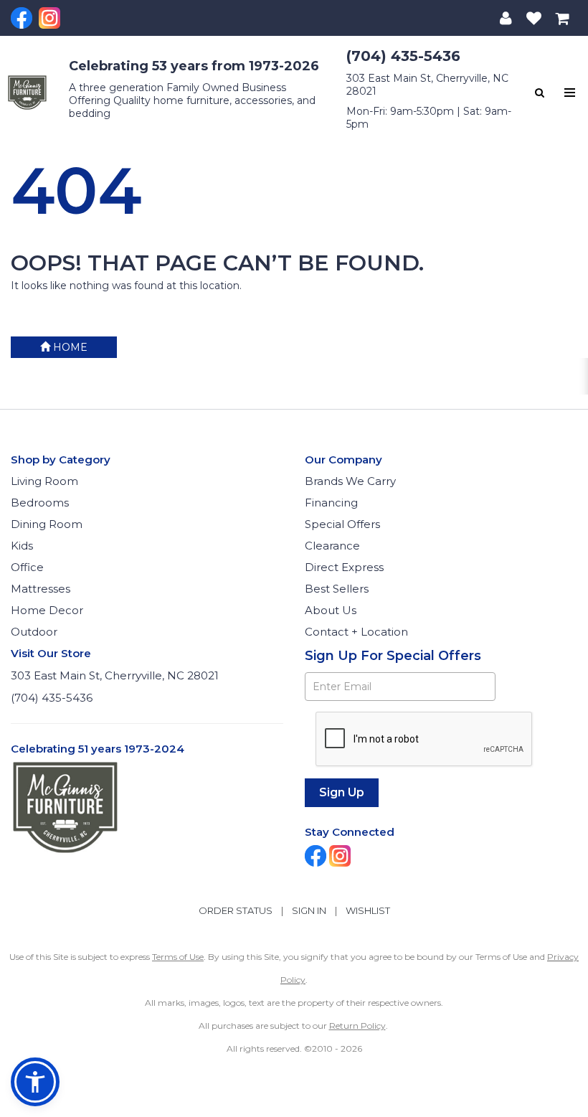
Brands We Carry (350, 481)
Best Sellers (337, 588)
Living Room (44, 481)
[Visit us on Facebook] (23, 18)
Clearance (332, 545)
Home (68, 347)
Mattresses (40, 588)
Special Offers (342, 524)
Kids (22, 545)
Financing (331, 502)
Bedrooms (40, 502)
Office (27, 567)
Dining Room (46, 524)
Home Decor (47, 610)
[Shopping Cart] (563, 18)
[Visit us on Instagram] (51, 18)
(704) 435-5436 (403, 56)
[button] (506, 18)
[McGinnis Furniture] (27, 92)
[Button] (570, 93)
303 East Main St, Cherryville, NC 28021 (115, 675)
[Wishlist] (534, 18)
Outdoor (34, 631)
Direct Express (344, 567)
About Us (330, 610)
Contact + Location (356, 631)
